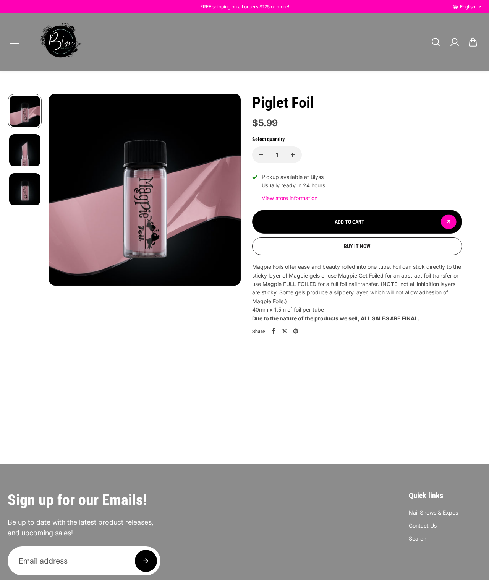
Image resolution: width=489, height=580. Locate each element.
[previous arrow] (64, 191)
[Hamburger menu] (16, 42)
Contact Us (423, 525)
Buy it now (357, 246)
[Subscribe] (146, 561)
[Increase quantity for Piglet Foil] (292, 154)
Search (417, 538)
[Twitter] (284, 331)
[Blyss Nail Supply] (61, 42)
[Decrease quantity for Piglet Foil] (261, 154)
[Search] (435, 42)
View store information (289, 198)
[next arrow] (226, 191)
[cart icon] (473, 42)
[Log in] (454, 42)
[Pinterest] (295, 331)
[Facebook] (273, 331)
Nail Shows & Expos (433, 512)
